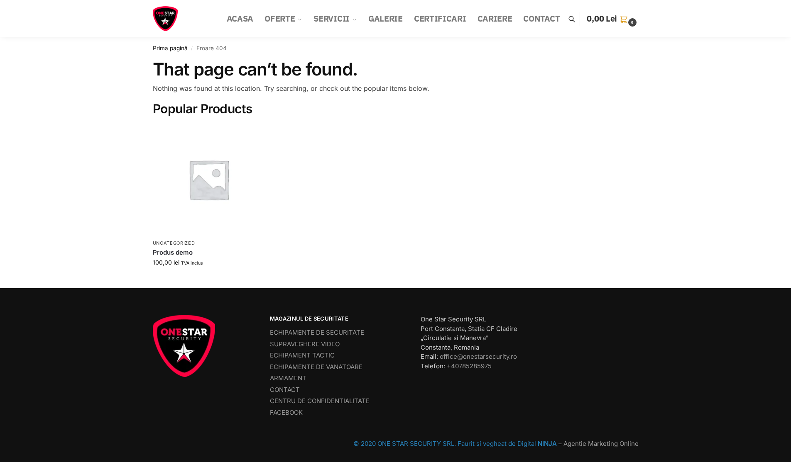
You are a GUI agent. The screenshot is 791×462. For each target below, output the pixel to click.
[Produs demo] (209, 180)
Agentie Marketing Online (601, 443)
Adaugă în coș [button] (208, 279)
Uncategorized (174, 243)
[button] (612, 18)
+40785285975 (469, 366)
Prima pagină (170, 48)
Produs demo (173, 252)
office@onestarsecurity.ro (478, 356)
